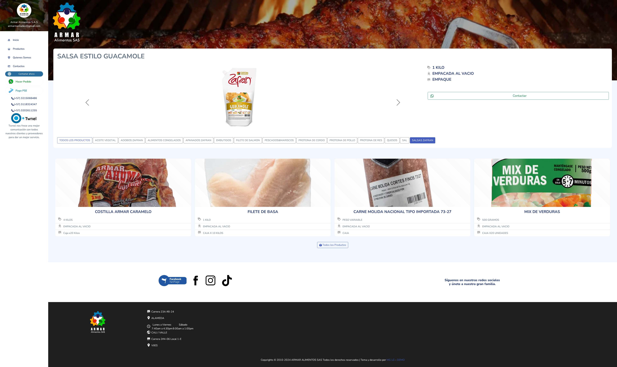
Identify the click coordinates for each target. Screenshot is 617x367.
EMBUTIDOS (223, 140)
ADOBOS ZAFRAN (132, 140)
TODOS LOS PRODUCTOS (74, 140)
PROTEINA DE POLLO (342, 140)
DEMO (401, 360)
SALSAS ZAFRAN (422, 140)
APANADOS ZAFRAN (198, 140)
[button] (84, 97)
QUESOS (392, 140)
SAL (404, 140)
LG (393, 360)
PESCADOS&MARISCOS (279, 140)
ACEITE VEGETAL (105, 140)
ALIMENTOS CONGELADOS (164, 140)
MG (389, 360)
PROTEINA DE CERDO (312, 140)
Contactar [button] (520, 96)
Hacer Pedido (23, 81)
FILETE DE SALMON (248, 140)
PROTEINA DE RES (371, 140)
